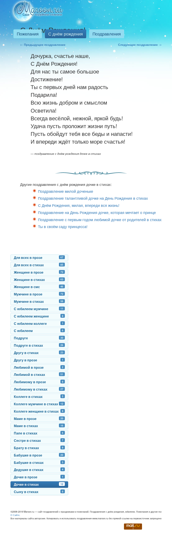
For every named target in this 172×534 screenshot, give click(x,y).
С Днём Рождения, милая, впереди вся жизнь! (78, 205)
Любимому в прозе (38, 381)
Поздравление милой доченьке (65, 191)
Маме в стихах (38, 425)
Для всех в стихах (38, 264)
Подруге (38, 338)
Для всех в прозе (38, 257)
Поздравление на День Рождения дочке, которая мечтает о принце (97, 212)
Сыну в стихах (38, 491)
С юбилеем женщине (38, 316)
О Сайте (15, 515)
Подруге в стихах (38, 345)
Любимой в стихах (38, 374)
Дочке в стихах (38, 484)
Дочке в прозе (38, 477)
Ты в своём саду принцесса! (62, 226)
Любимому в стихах (38, 389)
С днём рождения (65, 34)
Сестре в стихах (38, 440)
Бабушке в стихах (38, 462)
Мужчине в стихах (38, 301)
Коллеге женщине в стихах (38, 411)
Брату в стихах (38, 447)
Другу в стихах (38, 352)
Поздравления (107, 34)
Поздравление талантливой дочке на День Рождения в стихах (93, 198)
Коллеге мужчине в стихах (38, 403)
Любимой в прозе (38, 367)
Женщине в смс (38, 286)
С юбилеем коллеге (38, 323)
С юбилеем (38, 330)
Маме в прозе (38, 418)
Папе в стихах (38, 433)
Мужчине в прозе (38, 294)
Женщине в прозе (38, 272)
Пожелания (28, 34)
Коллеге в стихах (38, 396)
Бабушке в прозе (38, 455)
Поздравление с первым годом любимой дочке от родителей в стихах (100, 219)
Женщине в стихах (38, 279)
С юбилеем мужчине (38, 308)
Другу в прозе (38, 360)
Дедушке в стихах (38, 469)
